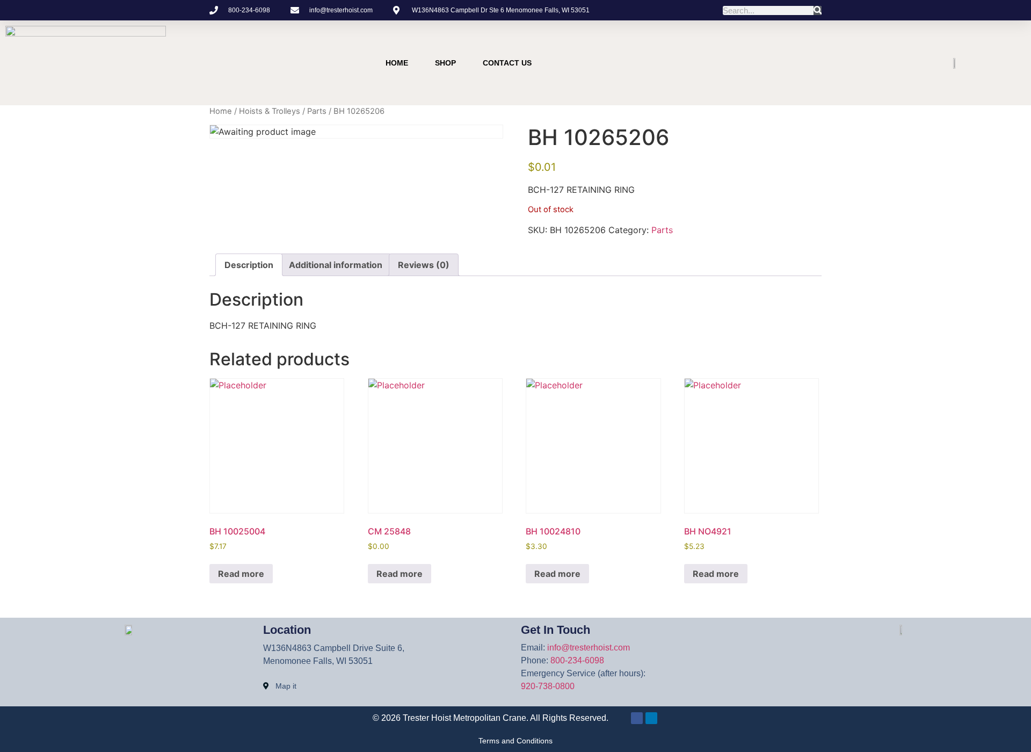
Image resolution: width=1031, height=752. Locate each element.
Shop (445, 63)
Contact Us (507, 63)
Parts (316, 111)
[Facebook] (637, 718)
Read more (241, 573)
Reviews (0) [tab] (423, 264)
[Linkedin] (793, 63)
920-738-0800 (548, 686)
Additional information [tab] (335, 264)
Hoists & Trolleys (269, 111)
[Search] (818, 10)
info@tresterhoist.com (588, 647)
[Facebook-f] (773, 63)
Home (397, 63)
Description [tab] (248, 264)
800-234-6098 (577, 660)
